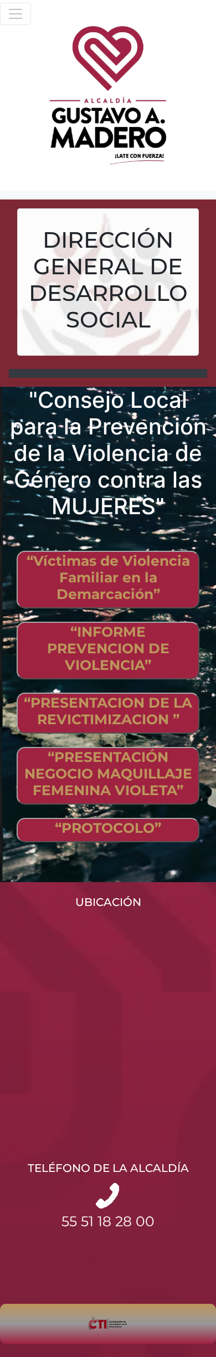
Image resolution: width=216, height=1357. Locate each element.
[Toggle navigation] (15, 14)
